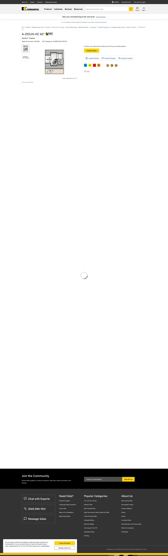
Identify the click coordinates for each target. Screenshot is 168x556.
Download (139, 178)
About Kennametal (126, 501)
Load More (84, 412)
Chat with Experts (39, 499)
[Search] (131, 9)
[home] (30, 10)
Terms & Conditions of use (122, 178)
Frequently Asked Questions (67, 504)
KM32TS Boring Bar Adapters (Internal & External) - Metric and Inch (48, 236)
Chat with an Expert (140, 2)
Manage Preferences (65, 548)
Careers (32, 2)
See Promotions (101, 17)
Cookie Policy (45, 546)
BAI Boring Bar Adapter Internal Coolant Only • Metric (48, 272)
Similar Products (126, 58)
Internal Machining (71, 27)
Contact (137, 10)
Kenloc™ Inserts (131, 27)
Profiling (86, 536)
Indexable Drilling (89, 532)
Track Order (62, 508)
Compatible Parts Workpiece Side (37, 96)
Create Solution (62, 163)
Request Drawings (28, 193)
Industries (58, 9)
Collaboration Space (51, 2)
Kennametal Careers (127, 504)
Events (123, 516)
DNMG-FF (41, 317)
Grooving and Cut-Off (90, 528)
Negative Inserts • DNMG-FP (47, 400)
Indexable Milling (89, 520)
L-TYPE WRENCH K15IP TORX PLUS (50, 439)
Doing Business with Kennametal (131, 524)
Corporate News (126, 520)
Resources (78, 9)
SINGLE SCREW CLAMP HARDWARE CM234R (46, 460)
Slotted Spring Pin (43, 428)
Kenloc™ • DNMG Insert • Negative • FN (49, 352)
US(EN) (116, 2)
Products (48, 9)
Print (88, 71)
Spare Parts (29, 98)
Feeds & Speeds (110, 58)
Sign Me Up (128, 479)
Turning (47, 27)
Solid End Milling (89, 524)
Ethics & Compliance (127, 528)
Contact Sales (92, 50)
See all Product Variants (136, 139)
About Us (25, 2)
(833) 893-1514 (126, 2)
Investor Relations (126, 508)
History (123, 512)
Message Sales (37, 519)
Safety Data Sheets (64, 516)
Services (68, 9)
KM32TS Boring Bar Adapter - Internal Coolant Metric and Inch (48, 213)
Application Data (31, 89)
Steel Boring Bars (83, 27)
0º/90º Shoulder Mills (90, 516)
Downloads (29, 91)
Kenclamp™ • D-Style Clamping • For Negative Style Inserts (107, 27)
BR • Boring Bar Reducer (45, 225)
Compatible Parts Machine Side (36, 93)
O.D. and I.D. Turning (57, 27)
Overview (29, 86)
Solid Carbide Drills (89, 508)
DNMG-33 (41, 294)
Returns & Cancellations (66, 512)
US (23, 27)
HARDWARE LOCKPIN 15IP (46, 450)
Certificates (124, 532)
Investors (39, 2)
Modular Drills (88, 504)
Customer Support (64, 501)
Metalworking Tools (38, 27)
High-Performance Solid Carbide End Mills (96, 512)
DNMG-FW (41, 376)
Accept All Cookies (64, 543)
